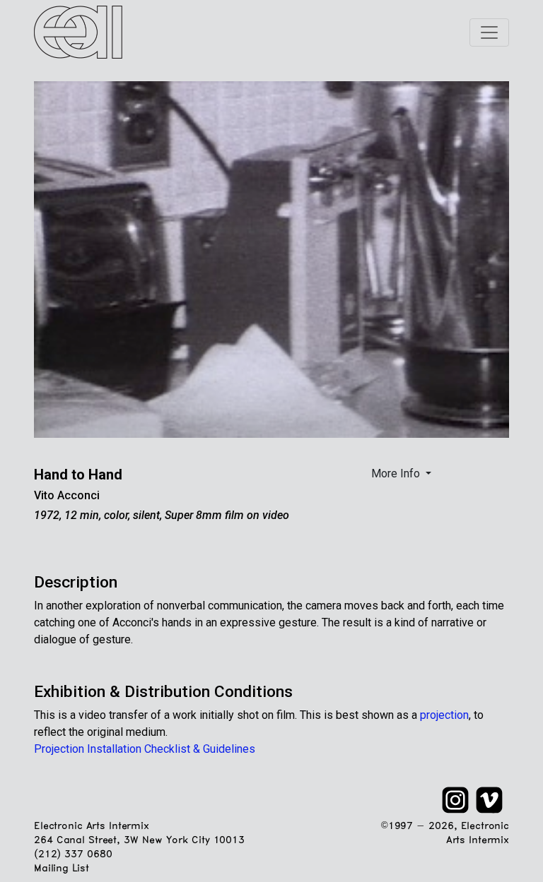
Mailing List (61, 869)
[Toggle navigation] (489, 32)
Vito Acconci (67, 495)
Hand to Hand (78, 474)
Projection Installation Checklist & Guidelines (144, 749)
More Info (397, 473)
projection (444, 715)
